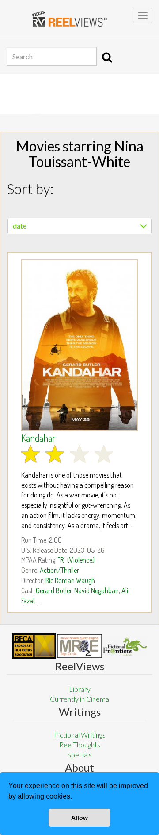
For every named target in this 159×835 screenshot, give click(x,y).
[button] (75, 797)
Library (80, 689)
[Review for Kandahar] (79, 345)
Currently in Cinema (79, 699)
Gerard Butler (54, 590)
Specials (79, 754)
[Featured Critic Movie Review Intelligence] (34, 646)
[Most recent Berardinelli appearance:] (125, 646)
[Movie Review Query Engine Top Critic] (79, 645)
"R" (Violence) (76, 559)
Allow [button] (79, 817)
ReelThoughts (79, 744)
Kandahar (38, 437)
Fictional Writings (80, 734)
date (19, 225)
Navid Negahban (96, 590)
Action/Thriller (59, 570)
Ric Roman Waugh (70, 580)
